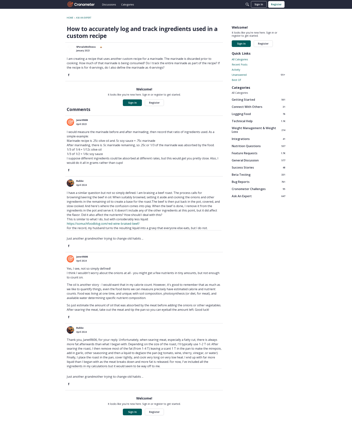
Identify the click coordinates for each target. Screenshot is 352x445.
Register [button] (154, 102)
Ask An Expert (258, 196)
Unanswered (258, 74)
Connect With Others (258, 107)
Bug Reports (258, 182)
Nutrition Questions (258, 146)
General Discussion (258, 160)
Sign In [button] (132, 102)
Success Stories (258, 167)
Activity (236, 69)
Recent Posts (239, 64)
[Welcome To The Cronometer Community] (81, 4)
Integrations (258, 139)
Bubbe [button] (80, 181)
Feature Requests (258, 153)
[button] (70, 49)
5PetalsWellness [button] (86, 46)
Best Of (236, 80)
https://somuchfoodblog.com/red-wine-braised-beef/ (103, 224)
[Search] (247, 4)
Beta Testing (258, 174)
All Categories (240, 59)
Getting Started (258, 99)
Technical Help (258, 121)
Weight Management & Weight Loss (258, 130)
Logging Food (258, 114)
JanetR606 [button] (82, 120)
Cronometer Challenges (258, 189)
